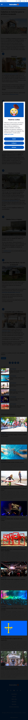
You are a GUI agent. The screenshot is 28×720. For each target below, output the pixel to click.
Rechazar (14, 147)
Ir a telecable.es (4, 1)
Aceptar (14, 138)
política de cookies (8, 134)
